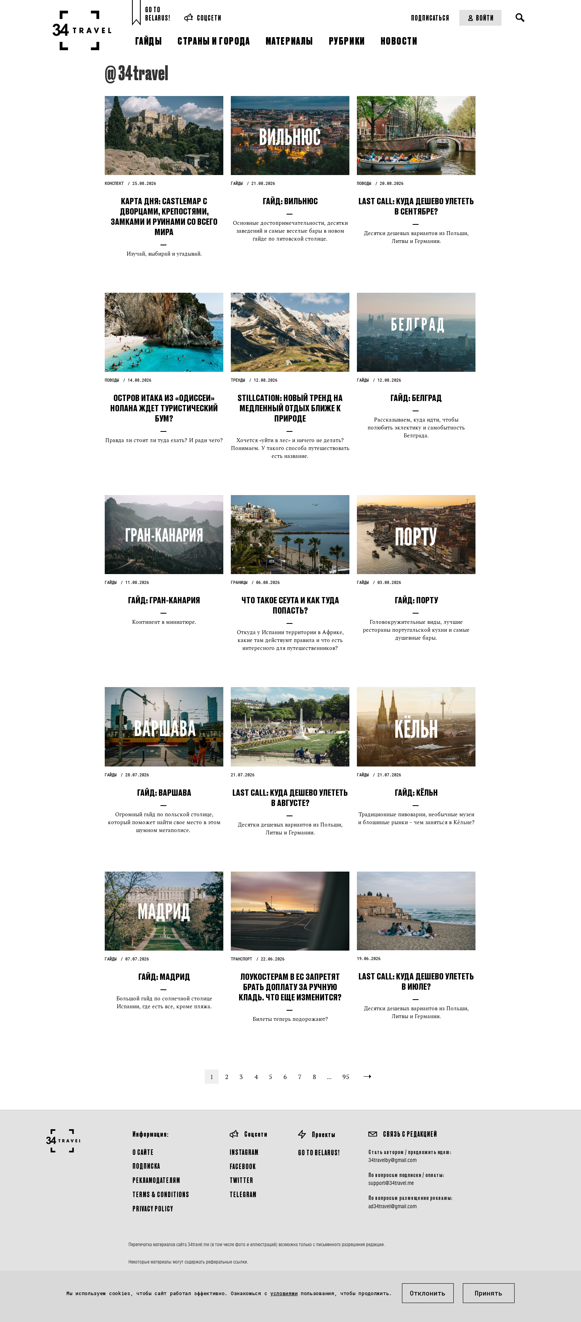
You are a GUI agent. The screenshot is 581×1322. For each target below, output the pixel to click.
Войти (485, 17)
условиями (284, 1293)
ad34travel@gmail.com (392, 1206)
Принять (488, 1293)
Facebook (243, 1166)
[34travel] (82, 30)
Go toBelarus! (157, 14)
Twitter (241, 1180)
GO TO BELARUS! (319, 1152)
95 (345, 1076)
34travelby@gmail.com (392, 1160)
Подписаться (430, 17)
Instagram (244, 1151)
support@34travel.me (391, 1183)
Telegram (243, 1194)
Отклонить (427, 1293)
